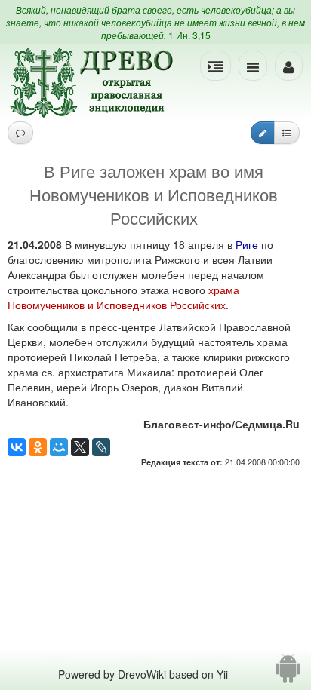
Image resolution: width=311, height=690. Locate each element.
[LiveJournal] (101, 447)
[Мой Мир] (59, 447)
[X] (80, 447)
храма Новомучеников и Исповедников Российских (123, 297)
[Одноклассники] (38, 447)
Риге (247, 244)
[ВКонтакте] (17, 447)
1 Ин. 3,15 (189, 35)
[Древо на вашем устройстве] (288, 674)
